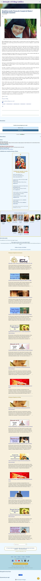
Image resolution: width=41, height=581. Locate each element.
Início (12, 556)
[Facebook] (13, 560)
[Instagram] (16, 560)
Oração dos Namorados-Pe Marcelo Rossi (17, 533)
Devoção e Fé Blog (5, 98)
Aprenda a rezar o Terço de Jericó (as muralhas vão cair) (20, 263)
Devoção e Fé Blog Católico (13, 2)
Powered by (18, 134)
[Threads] (25, 560)
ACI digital (6, 96)
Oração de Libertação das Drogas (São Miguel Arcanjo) (19, 280)
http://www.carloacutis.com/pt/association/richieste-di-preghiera (20, 249)
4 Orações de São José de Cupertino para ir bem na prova (20, 297)
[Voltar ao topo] (38, 578)
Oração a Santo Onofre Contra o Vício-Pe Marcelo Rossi (20, 314)
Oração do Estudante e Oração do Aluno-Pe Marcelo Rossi (20, 350)
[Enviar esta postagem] (2, 102)
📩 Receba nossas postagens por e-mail (20, 563)
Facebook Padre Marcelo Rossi (7, 149)
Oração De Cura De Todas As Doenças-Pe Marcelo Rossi (20, 443)
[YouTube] (19, 560)
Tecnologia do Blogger (21, 579)
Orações (19, 556)
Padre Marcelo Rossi (5, 148)
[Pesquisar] (25, 2)
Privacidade (28, 556)
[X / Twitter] (22, 560)
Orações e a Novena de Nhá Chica (15, 498)
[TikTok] (28, 560)
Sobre (15, 556)
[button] (2, 16)
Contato (23, 556)
